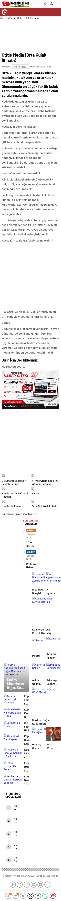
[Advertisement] (30, 276)
